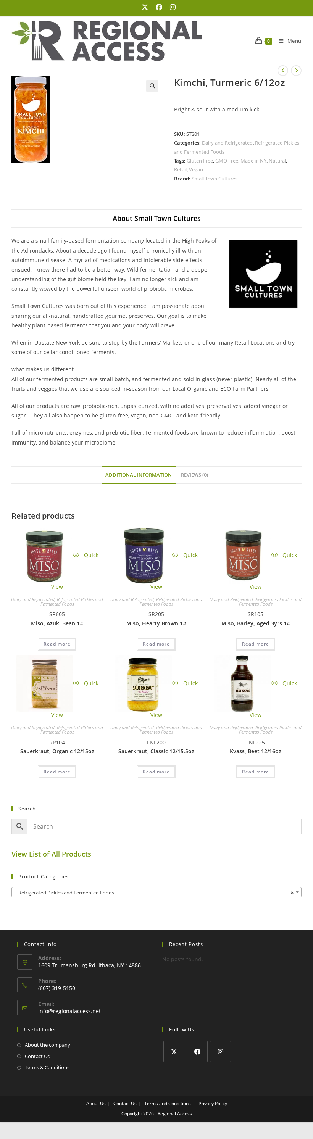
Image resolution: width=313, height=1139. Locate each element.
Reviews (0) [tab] (194, 475)
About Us (96, 1103)
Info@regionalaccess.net (69, 1011)
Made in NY (253, 160)
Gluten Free (200, 160)
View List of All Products (51, 854)
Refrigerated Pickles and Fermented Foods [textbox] (154, 892)
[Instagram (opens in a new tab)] (171, 7)
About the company (47, 1044)
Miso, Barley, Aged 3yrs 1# (255, 623)
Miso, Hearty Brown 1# (156, 623)
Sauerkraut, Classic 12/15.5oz (156, 751)
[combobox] (156, 892)
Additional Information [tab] (138, 475)
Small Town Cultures (214, 178)
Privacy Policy (212, 1103)
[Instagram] (220, 1051)
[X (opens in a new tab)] (145, 7)
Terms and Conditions (167, 1103)
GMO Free (226, 160)
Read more (57, 644)
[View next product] (296, 70)
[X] (173, 1051)
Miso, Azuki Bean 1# (57, 623)
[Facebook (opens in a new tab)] (159, 7)
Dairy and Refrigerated (227, 142)
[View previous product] (283, 70)
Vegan (196, 169)
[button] (152, 86)
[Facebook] (197, 1051)
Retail (180, 169)
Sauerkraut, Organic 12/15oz (57, 751)
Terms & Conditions (47, 1067)
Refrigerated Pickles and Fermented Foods (71, 601)
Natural (277, 160)
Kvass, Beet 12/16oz (255, 751)
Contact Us (37, 1056)
